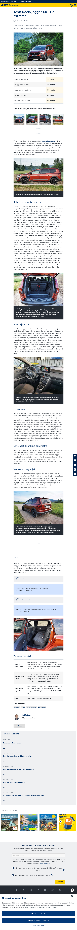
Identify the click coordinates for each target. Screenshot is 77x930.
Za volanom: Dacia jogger (12, 743)
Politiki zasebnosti (45, 863)
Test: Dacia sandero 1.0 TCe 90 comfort (17, 756)
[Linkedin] (31, 890)
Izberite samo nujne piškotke (38, 921)
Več (4, 748)
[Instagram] (38, 890)
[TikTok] (52, 890)
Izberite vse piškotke (38, 914)
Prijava (60, 882)
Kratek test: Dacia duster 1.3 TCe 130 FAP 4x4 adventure (23, 795)
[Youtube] (45, 890)
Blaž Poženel (26, 715)
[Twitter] (23, 890)
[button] (59, 120)
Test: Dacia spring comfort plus (14, 782)
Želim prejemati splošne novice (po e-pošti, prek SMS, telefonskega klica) (38, 869)
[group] (19, 119)
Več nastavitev (38, 925)
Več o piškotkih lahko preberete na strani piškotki (40, 907)
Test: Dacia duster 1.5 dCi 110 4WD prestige (18, 769)
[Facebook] (17, 890)
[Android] (59, 890)
